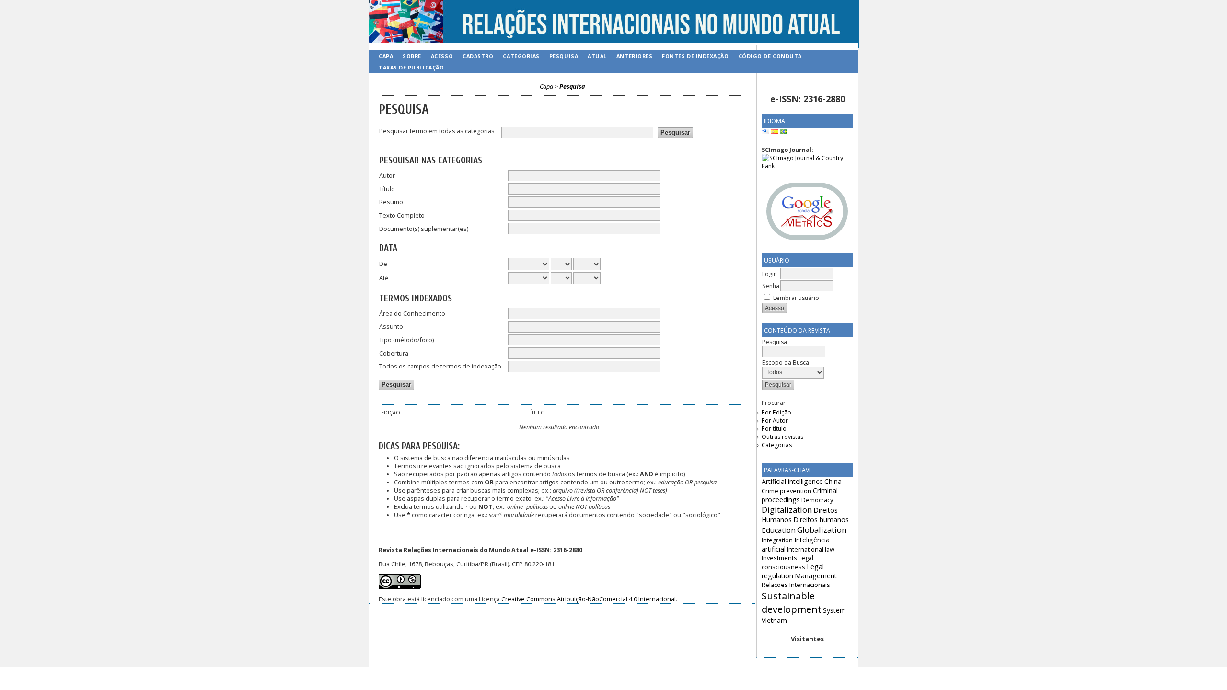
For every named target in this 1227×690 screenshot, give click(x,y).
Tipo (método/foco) (406, 340)
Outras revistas (782, 437)
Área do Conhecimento (412, 314)
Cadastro (478, 55)
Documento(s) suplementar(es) (423, 229)
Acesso (442, 55)
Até (384, 278)
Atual (597, 55)
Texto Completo (402, 215)
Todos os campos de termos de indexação (440, 366)
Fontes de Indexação (695, 55)
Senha (770, 286)
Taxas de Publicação (411, 67)
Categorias (777, 445)
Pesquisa (563, 55)
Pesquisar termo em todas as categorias (437, 131)
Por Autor (775, 420)
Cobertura (393, 353)
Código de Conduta (770, 55)
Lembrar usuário (796, 298)
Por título (774, 429)
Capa (386, 55)
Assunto (391, 326)
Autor (387, 176)
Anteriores (634, 55)
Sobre (412, 55)
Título (387, 189)
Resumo (391, 202)
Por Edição (776, 412)
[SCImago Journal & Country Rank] (807, 166)
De (383, 264)
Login (769, 274)
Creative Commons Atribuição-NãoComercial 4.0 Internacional (588, 599)
